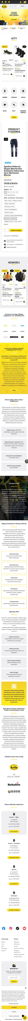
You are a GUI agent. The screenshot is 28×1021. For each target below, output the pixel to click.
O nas (2, 944)
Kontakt (3, 942)
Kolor (5, 198)
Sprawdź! (14, 18)
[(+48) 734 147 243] (2, 2)
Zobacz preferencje (14, 1016)
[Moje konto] (21, 2)
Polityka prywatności (17, 1019)
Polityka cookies (8, 1019)
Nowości (3, 951)
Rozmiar (6, 189)
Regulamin (16, 942)
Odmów (14, 1011)
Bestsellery (4, 948)
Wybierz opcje (6, 74)
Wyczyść (6, 224)
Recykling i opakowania (17, 951)
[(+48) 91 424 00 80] (6, 2)
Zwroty (16, 946)
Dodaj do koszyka (16, 230)
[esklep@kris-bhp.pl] (9, 2)
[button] (25, 988)
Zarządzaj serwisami (13, 1003)
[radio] (5, 192)
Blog (2, 946)
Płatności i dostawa (19, 948)
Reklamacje (17, 944)
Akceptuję (14, 1007)
